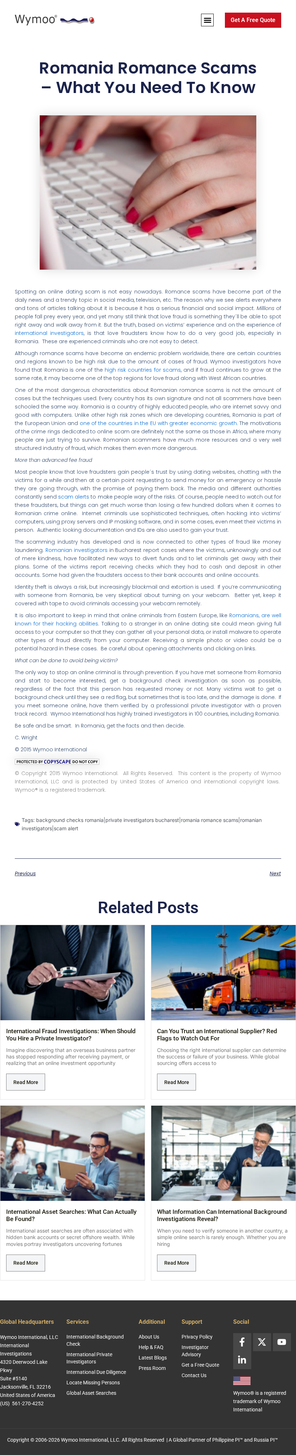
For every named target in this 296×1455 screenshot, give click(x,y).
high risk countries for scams (143, 369)
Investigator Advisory (195, 1350)
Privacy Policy (197, 1337)
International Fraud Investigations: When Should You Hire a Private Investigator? (71, 1034)
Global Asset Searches (91, 1393)
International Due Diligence (96, 1372)
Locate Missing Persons (93, 1382)
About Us (149, 1337)
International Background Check (95, 1340)
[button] (207, 20)
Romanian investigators (76, 550)
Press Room (152, 1368)
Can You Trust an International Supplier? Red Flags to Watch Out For (217, 1034)
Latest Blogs (153, 1358)
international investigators (49, 333)
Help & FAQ (151, 1347)
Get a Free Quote (200, 1365)
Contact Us (194, 1375)
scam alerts (73, 496)
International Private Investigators (89, 1358)
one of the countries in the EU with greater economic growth (158, 423)
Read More (25, 1082)
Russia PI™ (266, 1440)
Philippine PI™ (227, 1440)
